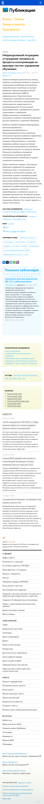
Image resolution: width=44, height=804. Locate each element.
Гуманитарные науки (14, 394)
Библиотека (7, 720)
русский (11, 224)
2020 (11, 378)
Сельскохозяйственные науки (18, 401)
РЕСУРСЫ (7, 716)
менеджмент (9, 363)
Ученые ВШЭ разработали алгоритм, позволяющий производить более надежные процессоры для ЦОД (19, 461)
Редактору (38, 801)
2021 (6, 378)
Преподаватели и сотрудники (14, 570)
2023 (31, 375)
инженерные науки (27, 358)
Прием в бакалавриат (10, 637)
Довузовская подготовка (12, 629)
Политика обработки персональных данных (17, 790)
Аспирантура (7, 649)
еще (23, 378)
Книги (7, 19)
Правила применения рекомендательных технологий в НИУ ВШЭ (17, 794)
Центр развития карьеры (12, 657)
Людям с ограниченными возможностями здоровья (18, 605)
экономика (33, 363)
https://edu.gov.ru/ (10, 762)
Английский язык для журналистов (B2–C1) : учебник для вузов (21, 280)
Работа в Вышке (8, 614)
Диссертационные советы (13, 693)
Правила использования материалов (14, 40)
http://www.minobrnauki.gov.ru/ (14, 753)
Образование (28, 209)
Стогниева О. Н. (10, 285)
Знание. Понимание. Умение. (12, 73)
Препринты (11, 29)
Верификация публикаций (11, 37)
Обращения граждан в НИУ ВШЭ (15, 582)
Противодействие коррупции (14, 590)
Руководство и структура (12, 561)
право (17, 363)
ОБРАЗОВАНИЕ (9, 621)
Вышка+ (5, 641)
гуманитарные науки (12, 358)
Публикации (22, 10)
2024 (27, 375)
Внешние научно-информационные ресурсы (19, 709)
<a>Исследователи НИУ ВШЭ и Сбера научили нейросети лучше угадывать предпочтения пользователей (20, 425)
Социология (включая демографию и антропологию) (19, 212)
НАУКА (5, 677)
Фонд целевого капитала (12, 585)
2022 (36, 375)
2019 (15, 378)
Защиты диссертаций (10, 697)
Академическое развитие (12, 701)
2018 (19, 378)
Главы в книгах (13, 24)
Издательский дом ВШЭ (11, 724)
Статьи (19, 19)
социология (24, 363)
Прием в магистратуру (11, 645)
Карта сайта (6, 798)
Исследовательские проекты (14, 685)
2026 (19, 375)
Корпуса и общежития (11, 574)
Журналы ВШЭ (8, 740)
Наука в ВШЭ (31, 40)
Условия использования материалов (15, 786)
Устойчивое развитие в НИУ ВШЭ (15, 565)
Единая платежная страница (13, 610)
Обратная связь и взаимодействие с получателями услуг (16, 670)
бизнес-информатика (12, 351)
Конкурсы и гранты (10, 705)
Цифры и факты (8, 557)
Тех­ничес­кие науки (14, 406)
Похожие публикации (21, 270)
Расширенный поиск (27, 37)
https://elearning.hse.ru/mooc (14, 770)
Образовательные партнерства (15, 665)
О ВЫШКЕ (7, 554)
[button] (5, 274)
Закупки (5, 578)
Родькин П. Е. (6, 76)
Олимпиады (7, 633)
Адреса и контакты (24, 783)
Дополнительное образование (14, 653)
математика (32, 361)
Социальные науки (14, 403)
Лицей (4, 624)
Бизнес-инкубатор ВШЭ (11, 661)
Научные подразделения (12, 681)
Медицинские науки (14, 398)
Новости (7, 414)
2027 (15, 375)
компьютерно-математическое (16, 361)
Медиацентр (7, 736)
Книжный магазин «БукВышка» (14, 728)
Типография (7, 732)
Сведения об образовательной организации (20, 600)
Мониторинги (8, 689)
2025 (23, 375)
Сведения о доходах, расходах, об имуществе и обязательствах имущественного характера (21, 595)
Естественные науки (14, 396)
